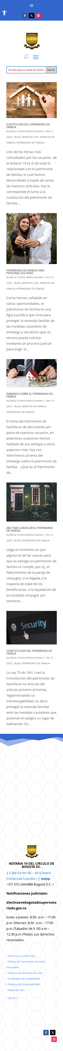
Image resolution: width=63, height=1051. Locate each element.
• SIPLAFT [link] (11, 998)
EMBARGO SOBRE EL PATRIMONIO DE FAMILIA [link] (29, 395)
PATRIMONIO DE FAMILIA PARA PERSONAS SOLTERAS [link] (25, 272)
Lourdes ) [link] (36, 878)
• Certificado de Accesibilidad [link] (23, 978)
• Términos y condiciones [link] (20, 955)
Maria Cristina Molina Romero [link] (27, 131)
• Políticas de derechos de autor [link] (24, 973)
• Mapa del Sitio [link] (15, 990)
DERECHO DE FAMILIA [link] (34, 406)
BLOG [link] (17, 136)
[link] (4, 12)
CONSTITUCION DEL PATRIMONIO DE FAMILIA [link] (29, 652)
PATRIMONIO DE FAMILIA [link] (30, 142)
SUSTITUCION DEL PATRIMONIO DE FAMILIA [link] (28, 126)
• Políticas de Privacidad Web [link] (23, 984)
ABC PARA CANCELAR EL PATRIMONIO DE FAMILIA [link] (29, 529)
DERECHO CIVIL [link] (30, 136)
